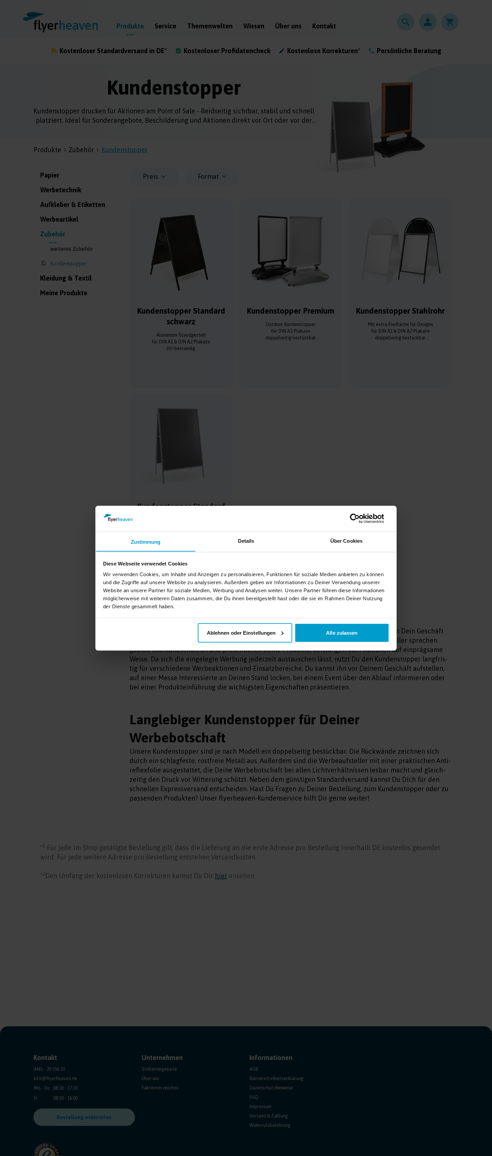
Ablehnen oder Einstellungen (241, 632)
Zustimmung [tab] (146, 541)
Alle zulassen (341, 632)
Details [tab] (246, 540)
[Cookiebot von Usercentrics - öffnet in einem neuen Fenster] (360, 518)
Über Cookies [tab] (346, 540)
